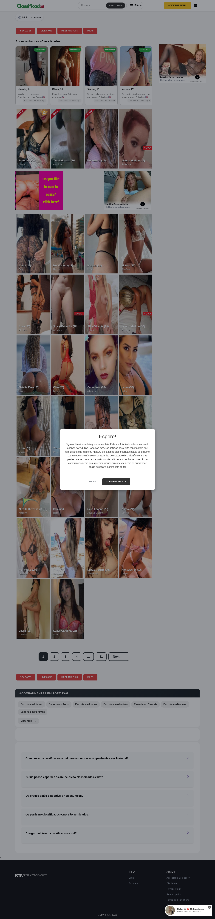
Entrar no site (117, 482)
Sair (93, 482)
